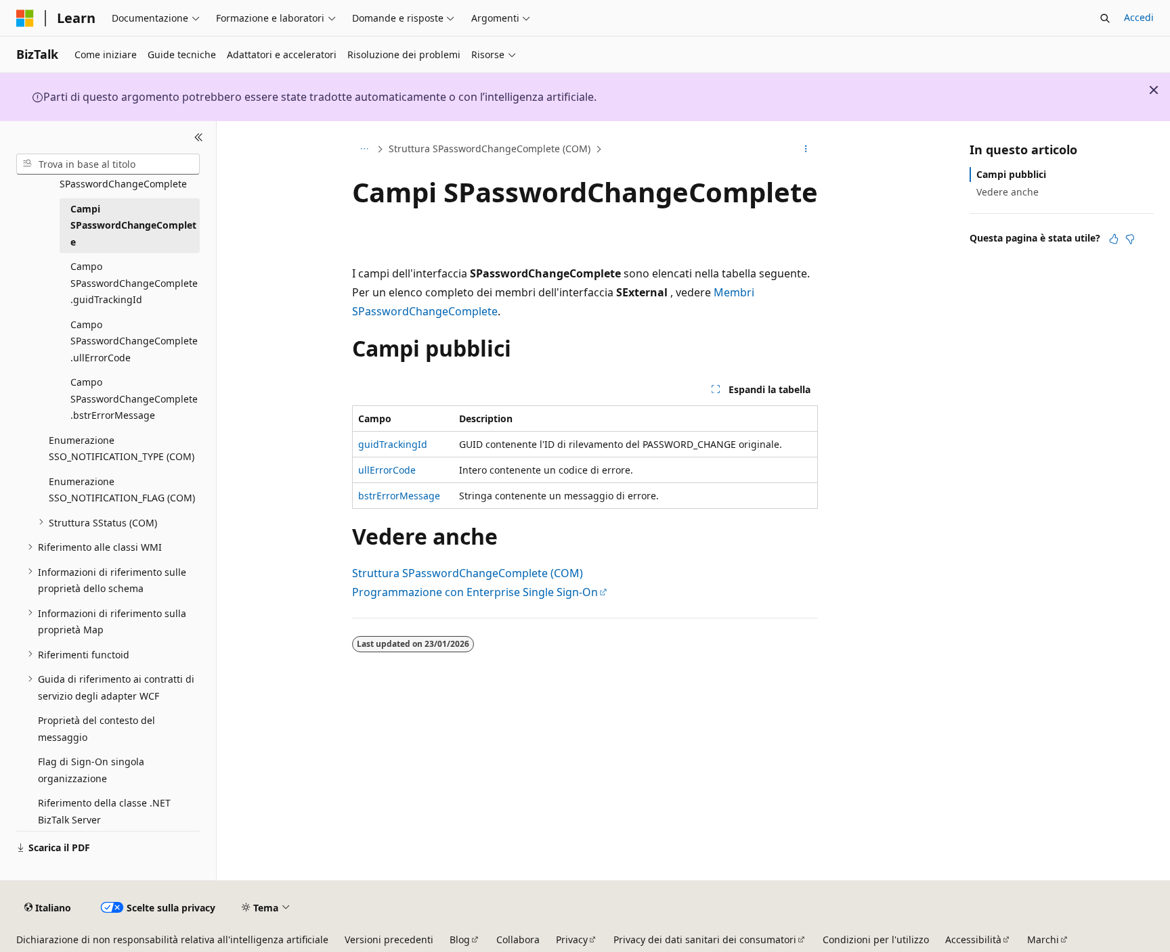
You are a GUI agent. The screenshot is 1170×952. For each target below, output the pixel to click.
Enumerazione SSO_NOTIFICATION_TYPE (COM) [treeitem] (121, 448)
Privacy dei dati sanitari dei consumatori (704, 939)
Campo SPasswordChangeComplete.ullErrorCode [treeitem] (134, 340)
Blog (460, 939)
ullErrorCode (387, 469)
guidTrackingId (392, 444)
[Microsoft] (25, 18)
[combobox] (108, 164)
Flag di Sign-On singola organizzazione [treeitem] (91, 770)
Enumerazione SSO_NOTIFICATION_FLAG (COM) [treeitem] (122, 489)
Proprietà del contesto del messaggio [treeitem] (96, 729)
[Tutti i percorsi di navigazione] (364, 149)
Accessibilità (973, 939)
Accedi (1139, 17)
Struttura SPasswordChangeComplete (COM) (489, 148)
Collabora (518, 939)
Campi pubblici (1011, 174)
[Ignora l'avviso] (1154, 90)
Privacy (572, 939)
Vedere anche (1007, 191)
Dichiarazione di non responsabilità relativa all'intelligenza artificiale (172, 939)
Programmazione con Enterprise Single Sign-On (475, 592)
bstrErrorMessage (399, 495)
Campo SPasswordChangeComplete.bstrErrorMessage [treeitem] (134, 399)
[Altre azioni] (806, 149)
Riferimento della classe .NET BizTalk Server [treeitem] (104, 811)
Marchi (1043, 939)
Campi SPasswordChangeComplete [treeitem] (133, 225)
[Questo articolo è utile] (1114, 239)
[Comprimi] (199, 137)
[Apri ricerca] (1105, 18)
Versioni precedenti (389, 939)
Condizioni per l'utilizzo (876, 939)
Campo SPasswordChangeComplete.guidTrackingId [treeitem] (134, 283)
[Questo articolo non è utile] (1130, 239)
